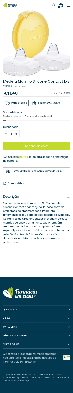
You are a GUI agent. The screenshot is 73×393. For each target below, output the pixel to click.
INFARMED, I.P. (28, 361)
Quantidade (10, 127)
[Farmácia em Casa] (10, 5)
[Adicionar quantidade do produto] (6, 133)
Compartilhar (15, 183)
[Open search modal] (53, 5)
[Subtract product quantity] (16, 133)
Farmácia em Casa (32, 374)
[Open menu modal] (68, 5)
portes (23, 157)
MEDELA (7, 86)
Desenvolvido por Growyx (16, 380)
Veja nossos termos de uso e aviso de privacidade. (42, 377)
